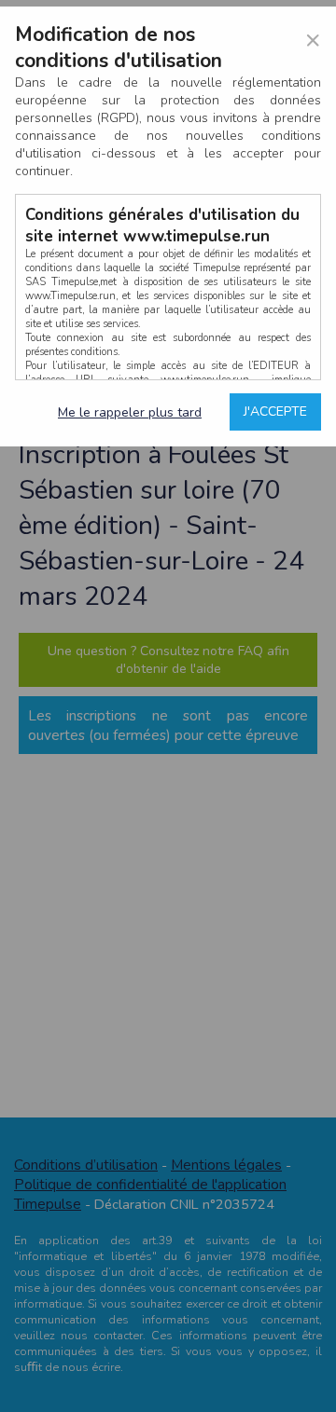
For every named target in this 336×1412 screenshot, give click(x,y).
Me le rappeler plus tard (130, 412)
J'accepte (275, 411)
